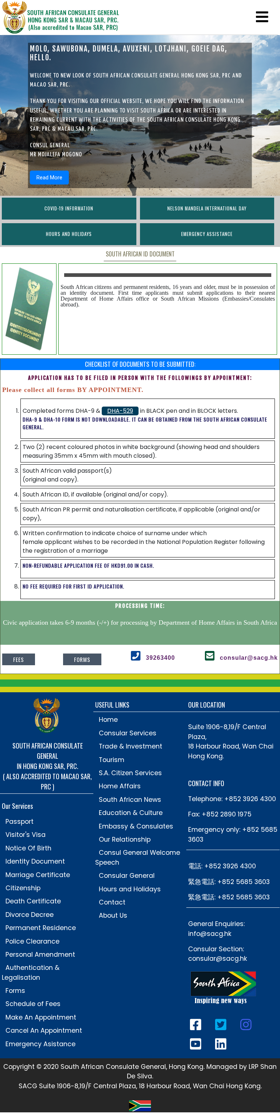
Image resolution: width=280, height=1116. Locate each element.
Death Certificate (33, 901)
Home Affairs (120, 786)
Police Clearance (32, 941)
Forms (82, 659)
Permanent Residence (40, 927)
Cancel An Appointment (43, 1030)
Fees (18, 659)
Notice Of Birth (28, 848)
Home (108, 719)
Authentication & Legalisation (30, 972)
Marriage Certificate (37, 875)
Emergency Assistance (207, 234)
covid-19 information (68, 208)
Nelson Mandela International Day (206, 208)
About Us (113, 915)
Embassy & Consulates (136, 826)
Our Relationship (125, 839)
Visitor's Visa (25, 834)
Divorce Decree (29, 914)
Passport (19, 821)
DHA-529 (120, 411)
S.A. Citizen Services (130, 773)
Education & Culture (131, 812)
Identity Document (35, 861)
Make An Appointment (40, 1017)
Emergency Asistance (40, 1044)
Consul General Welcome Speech (137, 857)
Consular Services (127, 733)
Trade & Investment (130, 746)
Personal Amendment (40, 954)
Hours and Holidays (69, 234)
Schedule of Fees (33, 1003)
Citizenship (22, 888)
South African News (130, 799)
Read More (49, 177)
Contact (112, 902)
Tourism (111, 759)
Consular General (127, 875)
